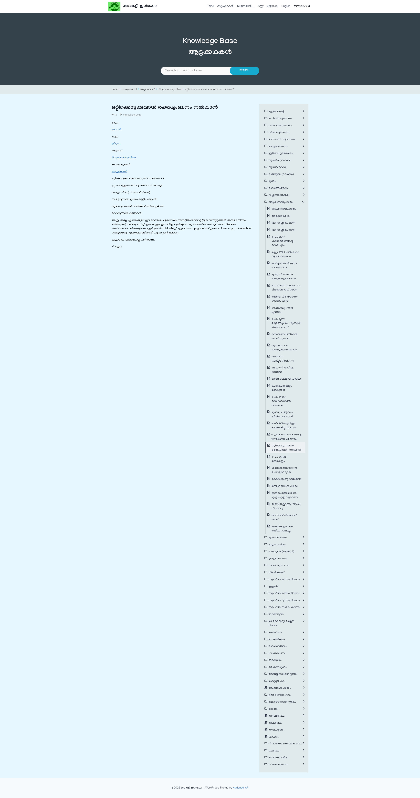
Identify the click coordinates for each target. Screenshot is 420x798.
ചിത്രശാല (272, 6)
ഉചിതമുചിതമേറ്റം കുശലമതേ (282, 388)
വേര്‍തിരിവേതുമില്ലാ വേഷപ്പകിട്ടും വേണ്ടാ (284, 425)
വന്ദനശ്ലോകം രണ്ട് (283, 230)
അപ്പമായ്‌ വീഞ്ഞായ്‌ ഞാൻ (284, 517)
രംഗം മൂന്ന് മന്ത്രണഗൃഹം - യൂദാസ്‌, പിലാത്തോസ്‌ (286, 323)
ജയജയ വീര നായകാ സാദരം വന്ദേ (285, 299)
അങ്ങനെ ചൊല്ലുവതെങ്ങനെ (283, 359)
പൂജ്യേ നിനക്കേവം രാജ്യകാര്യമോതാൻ (284, 276)
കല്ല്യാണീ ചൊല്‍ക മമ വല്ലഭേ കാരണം (285, 254)
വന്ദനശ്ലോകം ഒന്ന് (283, 223)
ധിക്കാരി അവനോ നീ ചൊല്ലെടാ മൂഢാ (284, 470)
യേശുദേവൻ (119, 171)
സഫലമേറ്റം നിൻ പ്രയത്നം (282, 310)
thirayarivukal (302, 6)
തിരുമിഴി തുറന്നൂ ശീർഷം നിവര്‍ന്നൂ (286, 506)
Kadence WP (241, 788)
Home (210, 6)
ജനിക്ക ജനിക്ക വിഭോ (285, 486)
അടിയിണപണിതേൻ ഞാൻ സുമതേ (284, 336)
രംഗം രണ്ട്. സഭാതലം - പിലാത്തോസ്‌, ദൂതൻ (286, 288)
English (286, 6)
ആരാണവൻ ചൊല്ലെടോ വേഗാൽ (284, 347)
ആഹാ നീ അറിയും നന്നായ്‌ (283, 370)
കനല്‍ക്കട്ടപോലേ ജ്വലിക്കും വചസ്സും (283, 528)
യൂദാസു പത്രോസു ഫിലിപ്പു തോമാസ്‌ (282, 414)
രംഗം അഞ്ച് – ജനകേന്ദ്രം (280, 459)
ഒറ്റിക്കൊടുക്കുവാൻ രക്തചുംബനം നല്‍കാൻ (209, 89)
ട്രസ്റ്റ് (260, 6)
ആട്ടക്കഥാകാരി (281, 216)
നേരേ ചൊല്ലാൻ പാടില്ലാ (287, 379)
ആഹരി (116, 129)
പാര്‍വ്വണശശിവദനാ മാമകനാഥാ (284, 265)
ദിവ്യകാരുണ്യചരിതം (170, 89)
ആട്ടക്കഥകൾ (225, 6)
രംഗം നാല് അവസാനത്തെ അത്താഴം (281, 401)
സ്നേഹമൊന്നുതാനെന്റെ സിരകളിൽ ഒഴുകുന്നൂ (286, 437)
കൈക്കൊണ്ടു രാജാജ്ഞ (286, 479)
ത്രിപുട (115, 143)
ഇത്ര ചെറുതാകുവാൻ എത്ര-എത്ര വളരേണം (285, 495)
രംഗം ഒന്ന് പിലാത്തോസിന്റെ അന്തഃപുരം (283, 241)
